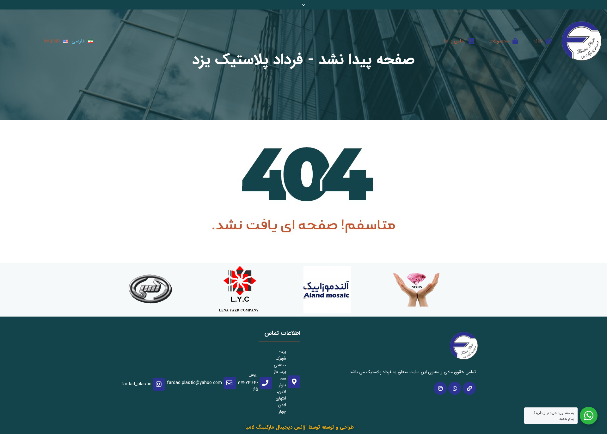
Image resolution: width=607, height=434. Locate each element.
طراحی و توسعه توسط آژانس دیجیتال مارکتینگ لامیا (299, 427)
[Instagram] (440, 388)
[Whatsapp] (454, 388)
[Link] (469, 388)
